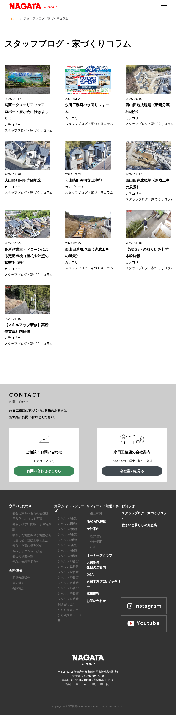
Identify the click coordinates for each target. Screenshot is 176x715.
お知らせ (128, 506)
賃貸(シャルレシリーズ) (69, 508)
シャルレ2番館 (67, 523)
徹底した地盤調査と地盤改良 (31, 535)
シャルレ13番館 (68, 577)
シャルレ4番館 (67, 534)
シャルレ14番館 (68, 583)
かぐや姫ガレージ (69, 610)
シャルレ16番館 (68, 593)
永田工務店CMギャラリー (104, 584)
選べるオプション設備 (27, 551)
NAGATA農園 (96, 521)
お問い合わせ (96, 601)
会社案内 (93, 529)
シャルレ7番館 (67, 550)
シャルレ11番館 (68, 566)
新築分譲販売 (21, 577)
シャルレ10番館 (68, 561)
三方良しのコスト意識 (27, 518)
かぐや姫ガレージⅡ (69, 617)
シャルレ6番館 (67, 545)
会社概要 (96, 541)
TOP (13, 18)
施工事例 (96, 513)
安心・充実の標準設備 (27, 545)
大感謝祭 (93, 562)
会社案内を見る (132, 471)
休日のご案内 (96, 567)
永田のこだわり (20, 506)
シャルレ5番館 (67, 540)
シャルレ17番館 (68, 599)
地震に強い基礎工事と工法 (30, 540)
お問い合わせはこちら (44, 471)
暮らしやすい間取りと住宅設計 (31, 527)
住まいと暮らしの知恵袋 (139, 525)
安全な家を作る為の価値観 (30, 513)
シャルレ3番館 (67, 529)
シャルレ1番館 (67, 518)
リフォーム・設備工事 (103, 506)
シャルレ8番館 (67, 556)
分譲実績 (18, 588)
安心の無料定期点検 (25, 561)
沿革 (93, 547)
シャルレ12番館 (68, 572)
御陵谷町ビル (66, 604)
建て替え (18, 583)
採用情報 (93, 593)
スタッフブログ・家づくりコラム (29, 130)
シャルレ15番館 (68, 588)
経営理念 (96, 536)
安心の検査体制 (22, 556)
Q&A (90, 574)
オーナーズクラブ (99, 555)
